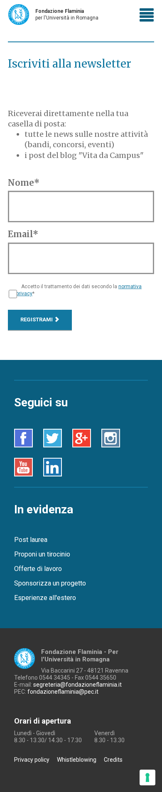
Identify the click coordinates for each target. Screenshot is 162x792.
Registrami (37, 319)
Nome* (23, 182)
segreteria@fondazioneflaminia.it (77, 684)
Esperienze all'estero (45, 598)
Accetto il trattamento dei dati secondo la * (79, 290)
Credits (113, 759)
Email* (23, 234)
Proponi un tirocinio (42, 554)
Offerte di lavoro (38, 569)
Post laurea (30, 540)
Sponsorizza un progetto (50, 583)
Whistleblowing (76, 759)
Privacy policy (31, 759)
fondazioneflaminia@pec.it (62, 691)
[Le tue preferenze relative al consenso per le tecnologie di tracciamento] (147, 777)
